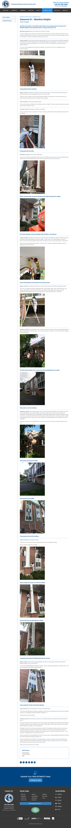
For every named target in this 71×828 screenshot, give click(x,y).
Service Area (31, 10)
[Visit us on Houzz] (56, 809)
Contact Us (65, 10)
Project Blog (57, 10)
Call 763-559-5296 (61, 4)
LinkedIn (59, 797)
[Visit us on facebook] (56, 794)
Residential (23, 796)
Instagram (59, 806)
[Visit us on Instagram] (56, 806)
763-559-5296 (27, 754)
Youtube (59, 803)
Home (43, 798)
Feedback (44, 794)
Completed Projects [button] (7, 20)
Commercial (23, 10)
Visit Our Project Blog (35, 803)
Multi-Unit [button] (5, 10)
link (44, 417)
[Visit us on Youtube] (56, 803)
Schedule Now (47, 10)
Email (23, 755)
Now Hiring (44, 796)
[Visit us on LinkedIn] (56, 797)
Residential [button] (14, 10)
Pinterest (59, 800)
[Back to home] (5, 4)
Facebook (59, 794)
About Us (38, 10)
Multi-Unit (23, 794)
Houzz (58, 809)
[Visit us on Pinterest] (56, 800)
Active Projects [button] (6, 17)
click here (58, 6)
